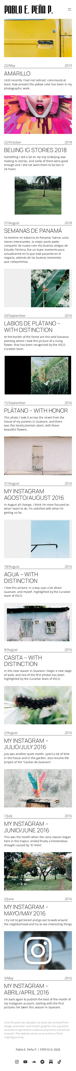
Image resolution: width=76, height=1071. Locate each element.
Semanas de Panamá (33, 230)
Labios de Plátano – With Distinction (32, 326)
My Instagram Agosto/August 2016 (34, 494)
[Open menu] (69, 9)
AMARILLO (17, 73)
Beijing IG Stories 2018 (35, 150)
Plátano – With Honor (36, 410)
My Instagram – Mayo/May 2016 (26, 910)
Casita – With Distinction (23, 660)
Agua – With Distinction (21, 577)
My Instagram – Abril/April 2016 (26, 989)
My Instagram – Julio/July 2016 (26, 743)
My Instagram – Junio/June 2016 (26, 827)
